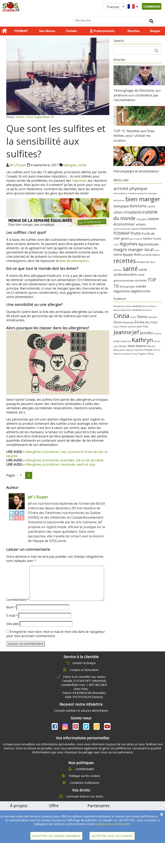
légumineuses (148, 244)
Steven (127, 353)
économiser (124, 224)
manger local (141, 249)
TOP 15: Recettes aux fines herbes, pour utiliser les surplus (134, 136)
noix (157, 250)
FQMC (154, 322)
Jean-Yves (142, 326)
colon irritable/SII (127, 212)
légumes (128, 244)
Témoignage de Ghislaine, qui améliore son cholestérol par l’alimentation (137, 95)
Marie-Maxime (137, 346)
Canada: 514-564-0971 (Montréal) (84, 681)
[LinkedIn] (22, 512)
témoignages (127, 286)
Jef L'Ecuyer (18, 165)
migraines (79, 181)
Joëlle (116, 341)
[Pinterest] (16, 517)
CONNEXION (151, 6)
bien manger (143, 199)
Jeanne (122, 332)
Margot (123, 346)
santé (82, 165)
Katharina (126, 341)
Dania (142, 316)
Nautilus (139, 349)
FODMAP (21, 31)
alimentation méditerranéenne (130, 193)
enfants (141, 224)
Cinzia (121, 316)
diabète (153, 219)
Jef (135, 332)
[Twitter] (11, 512)
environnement (122, 228)
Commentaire (17, 600)
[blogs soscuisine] (97, 727)
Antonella (126, 309)
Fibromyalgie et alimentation (136, 171)
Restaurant (143, 262)
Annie (116, 309)
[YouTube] (22, 517)
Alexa (129, 306)
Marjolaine (119, 349)
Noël (137, 254)
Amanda (137, 310)
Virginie (142, 353)
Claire (133, 317)
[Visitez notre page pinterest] (76, 727)
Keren (157, 341)
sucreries (141, 280)
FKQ (147, 322)
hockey (157, 238)
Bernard (147, 309)
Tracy (134, 353)
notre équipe (123, 254)
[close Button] (161, 814)
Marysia (130, 349)
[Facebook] (16, 512)
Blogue (155, 31)
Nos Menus (47, 31)
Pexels (20, 117)
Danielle (152, 317)
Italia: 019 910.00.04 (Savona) (84, 697)
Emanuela (128, 322)
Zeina (150, 353)
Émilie (139, 322)
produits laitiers (150, 254)
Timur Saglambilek (38, 117)
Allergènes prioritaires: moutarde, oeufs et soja (60, 464)
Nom (11, 607)
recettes (124, 261)
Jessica (157, 333)
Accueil (4, 31)
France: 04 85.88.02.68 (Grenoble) (84, 693)
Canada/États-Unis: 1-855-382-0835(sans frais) (84, 687)
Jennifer (146, 332)
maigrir (120, 249)
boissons (138, 206)
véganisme (121, 291)
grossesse (136, 238)
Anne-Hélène (149, 306)
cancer (151, 206)
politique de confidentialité (113, 824)
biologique (121, 206)
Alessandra (119, 306)
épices (135, 228)
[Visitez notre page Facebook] (55, 727)
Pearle (148, 350)
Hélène (123, 326)
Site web (12, 624)
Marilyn (151, 346)
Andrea (137, 306)
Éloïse (117, 322)
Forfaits (71, 31)
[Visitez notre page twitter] (86, 727)
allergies (70, 165)
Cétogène (141, 219)
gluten (125, 238)
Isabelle (132, 326)
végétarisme (140, 291)
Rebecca (118, 353)
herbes (147, 238)
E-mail (12, 616)
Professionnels (103, 31)
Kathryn (142, 340)
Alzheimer (119, 200)
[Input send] (151, 21)
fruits (136, 233)
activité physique (130, 188)
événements (148, 228)
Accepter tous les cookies (112, 836)
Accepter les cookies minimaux (56, 836)
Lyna (115, 346)
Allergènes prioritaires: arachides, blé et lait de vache (64, 460)
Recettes (134, 31)
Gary (116, 326)
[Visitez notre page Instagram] (65, 727)
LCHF (116, 244)
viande (141, 286)
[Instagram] (11, 517)
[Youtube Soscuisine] (107, 727)
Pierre (156, 349)
